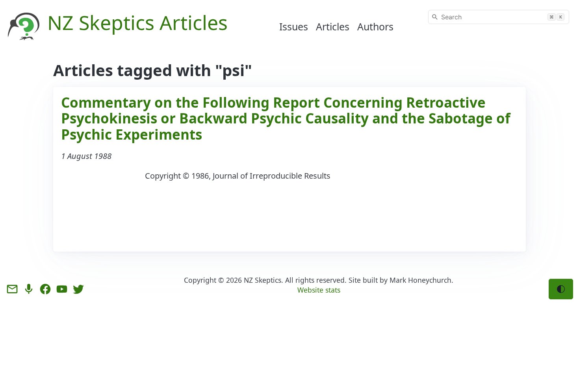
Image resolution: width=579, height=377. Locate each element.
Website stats (318, 290)
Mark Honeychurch (420, 280)
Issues (293, 26)
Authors (375, 26)
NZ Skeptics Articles (137, 22)
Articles (332, 26)
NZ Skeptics (262, 280)
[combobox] (498, 17)
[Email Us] (12, 289)
